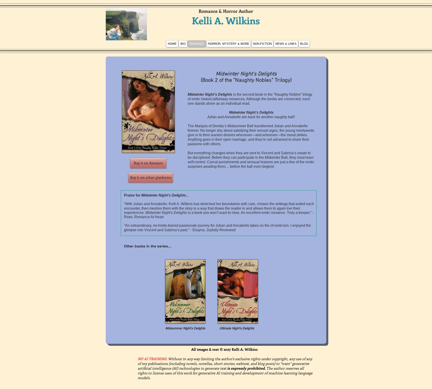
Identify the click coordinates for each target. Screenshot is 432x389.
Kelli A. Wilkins (226, 20)
